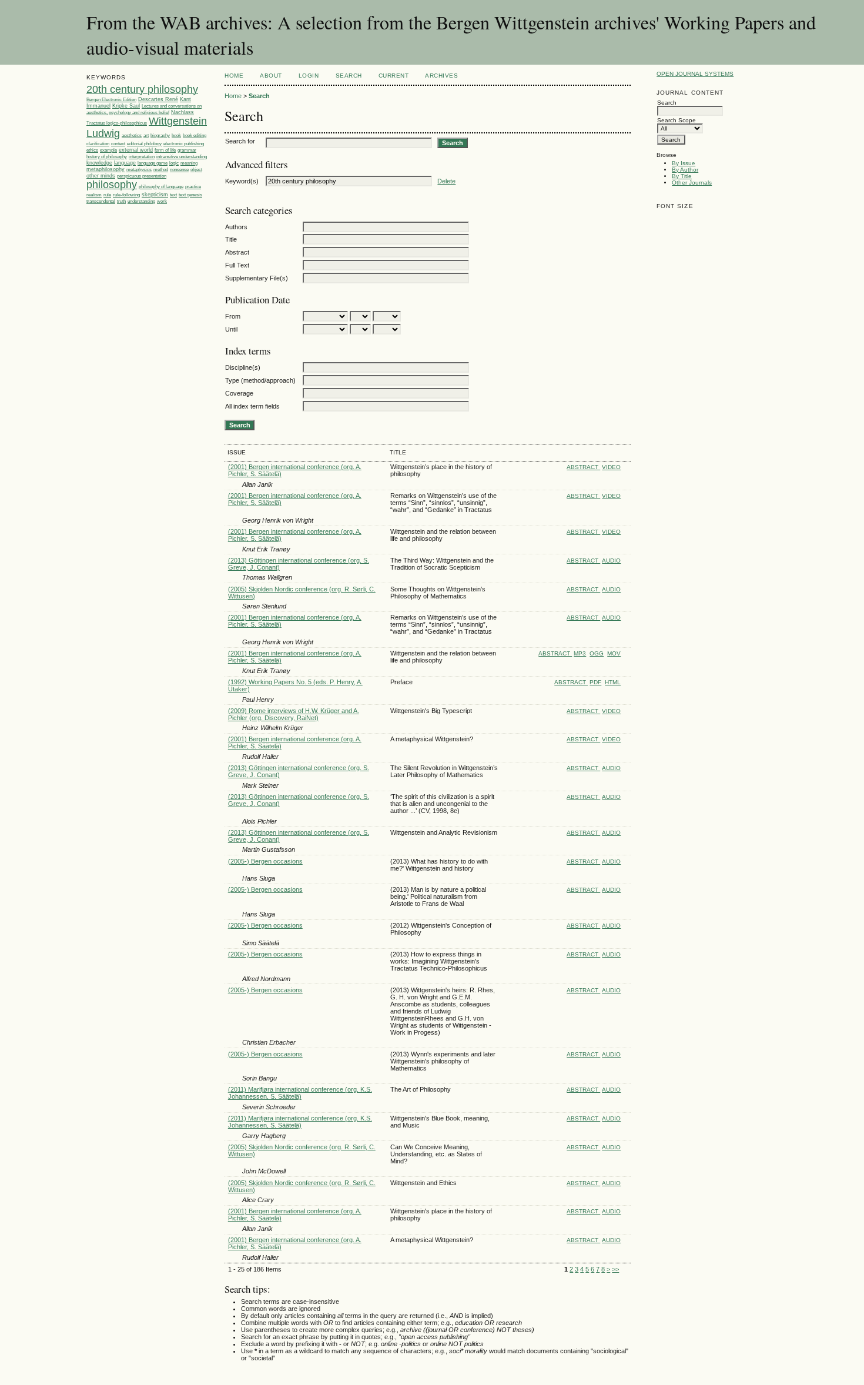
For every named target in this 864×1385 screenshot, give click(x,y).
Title (231, 239)
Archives (441, 75)
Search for (240, 141)
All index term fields (252, 406)
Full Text (237, 265)
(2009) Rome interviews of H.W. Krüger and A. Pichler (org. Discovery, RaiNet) (293, 714)
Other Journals (692, 182)
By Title (682, 176)
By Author (685, 169)
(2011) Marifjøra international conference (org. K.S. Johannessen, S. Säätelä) (300, 1093)
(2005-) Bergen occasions (265, 861)
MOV (614, 653)
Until (231, 329)
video (611, 467)
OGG (597, 653)
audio (611, 560)
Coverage (239, 393)
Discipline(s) (242, 367)
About (271, 75)
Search (349, 75)
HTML (613, 682)
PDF (595, 682)
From (232, 316)
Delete (446, 181)
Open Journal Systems (695, 74)
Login (309, 75)
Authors (236, 226)
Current (394, 75)
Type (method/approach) (260, 380)
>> (615, 1269)
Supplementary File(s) (256, 278)
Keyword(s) (242, 181)
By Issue (683, 163)
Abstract (237, 252)
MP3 (580, 653)
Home (234, 75)
